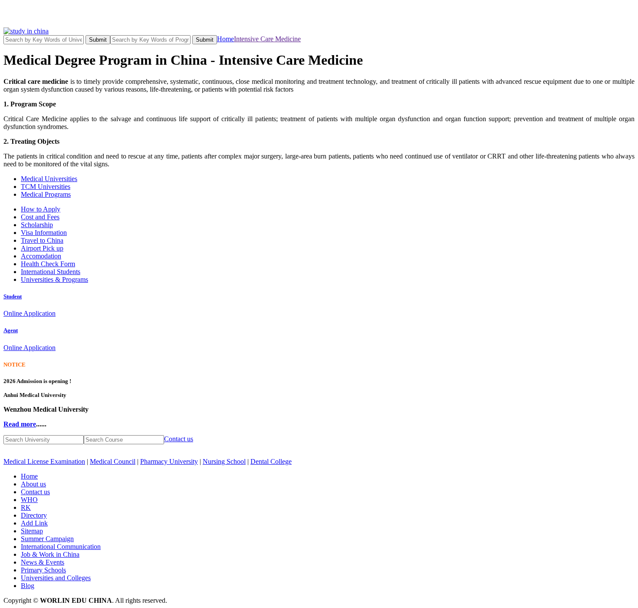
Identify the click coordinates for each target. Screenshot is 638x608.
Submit (98, 39)
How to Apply (40, 209)
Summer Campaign (47, 538)
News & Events (42, 562)
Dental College (271, 461)
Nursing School (224, 461)
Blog (27, 585)
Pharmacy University (169, 461)
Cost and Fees (40, 217)
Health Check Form (48, 264)
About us (33, 484)
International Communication (61, 546)
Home (225, 39)
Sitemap (32, 531)
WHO (29, 499)
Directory (34, 515)
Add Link (34, 523)
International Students (50, 271)
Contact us (178, 439)
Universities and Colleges (56, 578)
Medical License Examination (44, 461)
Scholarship (37, 224)
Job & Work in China (50, 554)
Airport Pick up (42, 248)
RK (26, 507)
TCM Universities (45, 186)
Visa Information (44, 232)
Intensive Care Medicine (267, 39)
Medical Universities (49, 178)
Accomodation (41, 256)
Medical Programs (46, 194)
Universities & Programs (54, 279)
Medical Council (112, 461)
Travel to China (42, 240)
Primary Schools (43, 570)
